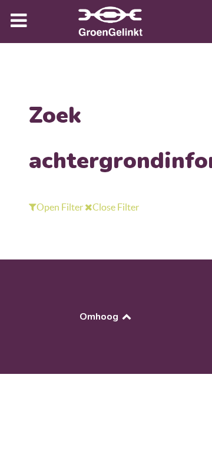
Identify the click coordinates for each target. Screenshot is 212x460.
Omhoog (100, 316)
